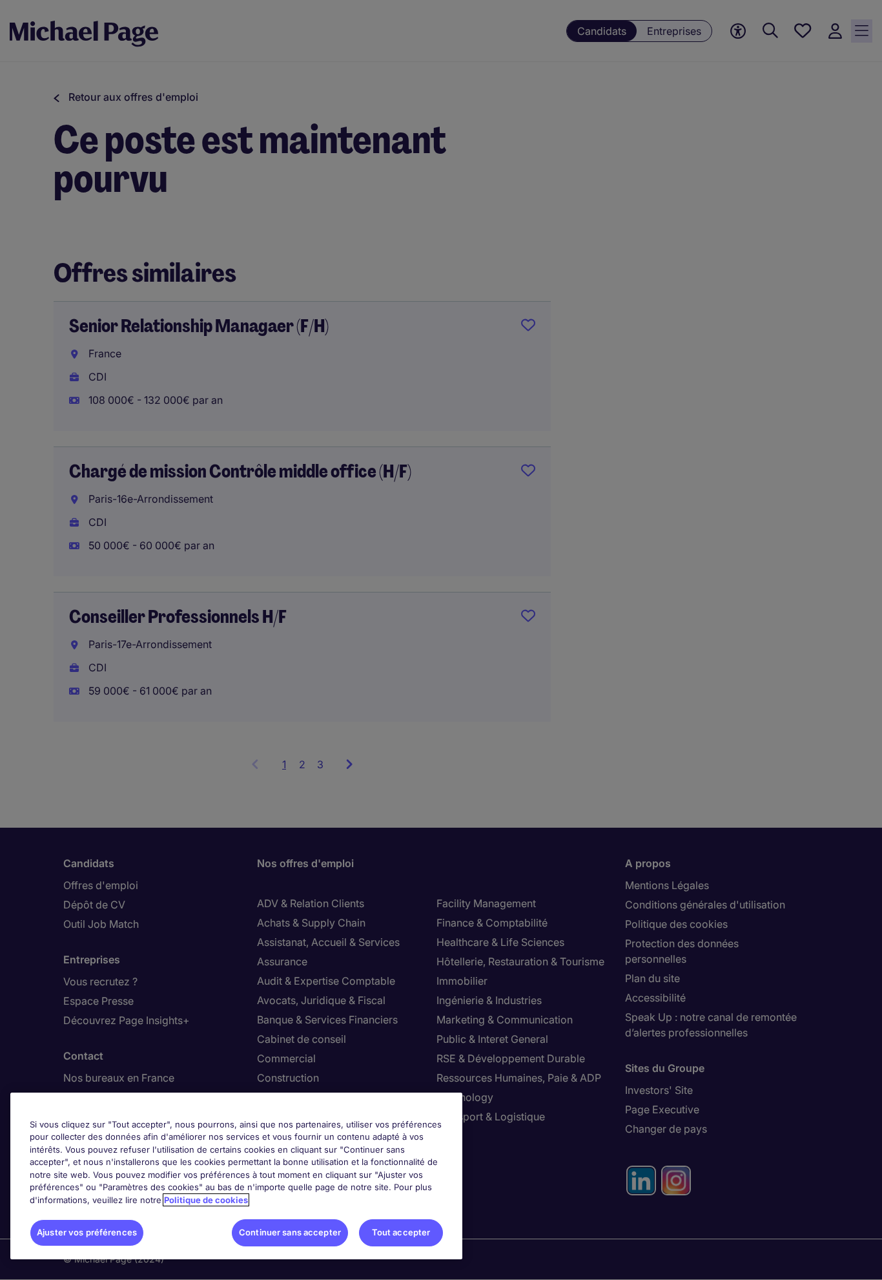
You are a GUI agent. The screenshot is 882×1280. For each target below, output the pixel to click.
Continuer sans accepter (290, 1232)
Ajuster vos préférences (87, 1232)
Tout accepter (401, 1232)
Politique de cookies (206, 1200)
